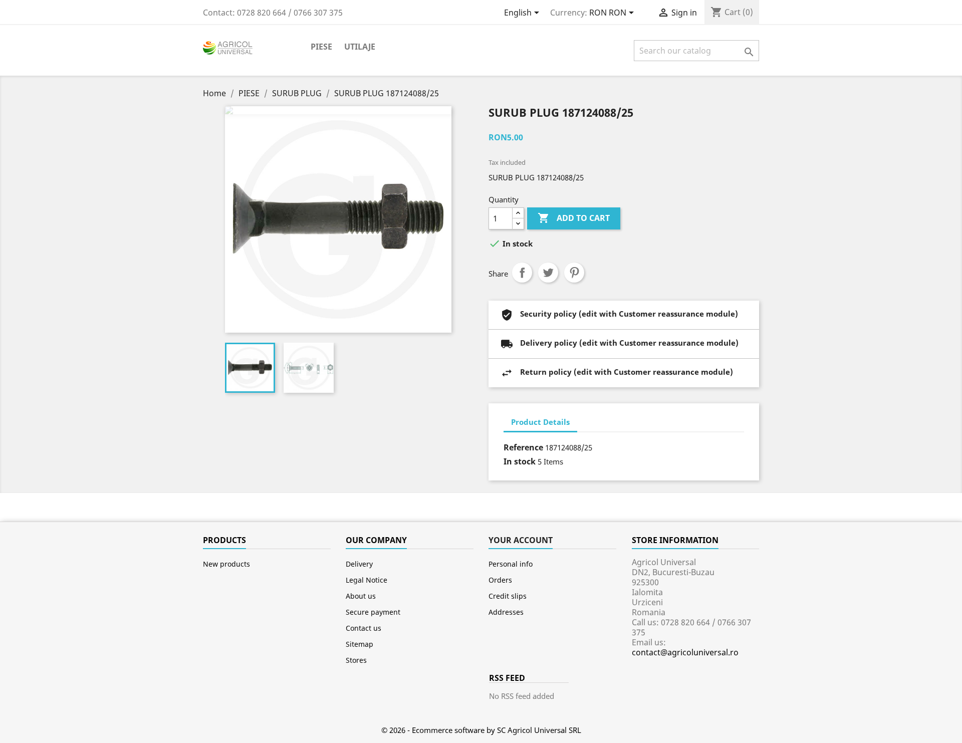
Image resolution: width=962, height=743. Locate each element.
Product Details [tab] (540, 422)
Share (522, 273)
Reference (523, 447)
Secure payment (373, 612)
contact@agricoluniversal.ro (685, 652)
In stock (520, 461)
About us (361, 596)
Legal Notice (366, 580)
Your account (521, 540)
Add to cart (574, 218)
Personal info (511, 564)
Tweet (548, 273)
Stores (356, 660)
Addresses (506, 612)
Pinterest (574, 273)
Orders (500, 580)
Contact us (363, 628)
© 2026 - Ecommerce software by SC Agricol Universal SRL (481, 730)
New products (226, 564)
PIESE (321, 46)
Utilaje (359, 46)
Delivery (359, 564)
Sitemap (359, 644)
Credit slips (508, 596)
